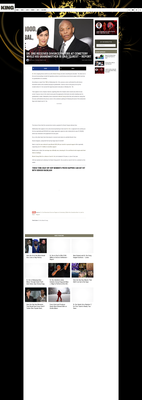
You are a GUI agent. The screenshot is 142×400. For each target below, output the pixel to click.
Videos (32, 10)
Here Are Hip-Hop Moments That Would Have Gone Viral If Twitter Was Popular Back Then (35, 306)
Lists (27, 10)
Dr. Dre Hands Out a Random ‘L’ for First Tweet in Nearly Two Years (82, 306)
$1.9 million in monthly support (48, 146)
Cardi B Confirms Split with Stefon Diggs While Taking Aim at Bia (110, 70)
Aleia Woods (32, 60)
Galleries (43, 10)
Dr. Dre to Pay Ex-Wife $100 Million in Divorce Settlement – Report (59, 257)
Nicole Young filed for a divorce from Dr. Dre (44, 156)
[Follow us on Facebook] (136, 10)
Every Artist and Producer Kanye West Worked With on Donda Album (58, 306)
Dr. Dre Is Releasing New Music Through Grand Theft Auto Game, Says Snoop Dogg (35, 282)
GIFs (38, 10)
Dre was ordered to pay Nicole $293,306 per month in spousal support (56, 144)
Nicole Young (56, 73)
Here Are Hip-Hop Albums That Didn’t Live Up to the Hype (82, 281)
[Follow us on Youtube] (133, 10)
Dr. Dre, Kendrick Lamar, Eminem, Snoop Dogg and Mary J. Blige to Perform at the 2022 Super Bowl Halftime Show (59, 282)
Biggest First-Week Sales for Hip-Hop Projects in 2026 (110, 57)
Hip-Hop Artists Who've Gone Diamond (110, 63)
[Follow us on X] (140, 10)
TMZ (46, 82)
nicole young (45, 220)
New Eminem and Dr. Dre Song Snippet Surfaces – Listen (82, 256)
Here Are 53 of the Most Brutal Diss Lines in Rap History (35, 256)
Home (17, 10)
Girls (22, 10)
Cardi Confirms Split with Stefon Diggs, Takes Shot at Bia (105, 32)
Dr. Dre (34, 73)
